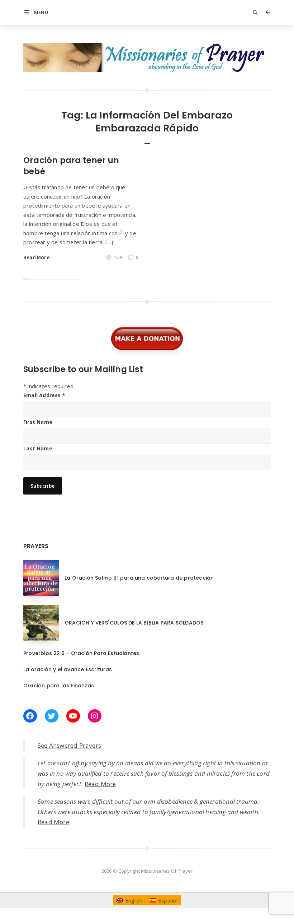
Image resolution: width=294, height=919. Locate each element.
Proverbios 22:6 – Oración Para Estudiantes (81, 653)
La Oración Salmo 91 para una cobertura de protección (139, 577)
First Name (37, 421)
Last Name (37, 448)
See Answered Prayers (69, 745)
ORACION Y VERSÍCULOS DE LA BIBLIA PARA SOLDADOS (134, 622)
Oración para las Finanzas (58, 685)
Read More (36, 257)
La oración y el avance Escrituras (67, 669)
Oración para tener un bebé (71, 165)
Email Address (44, 395)
